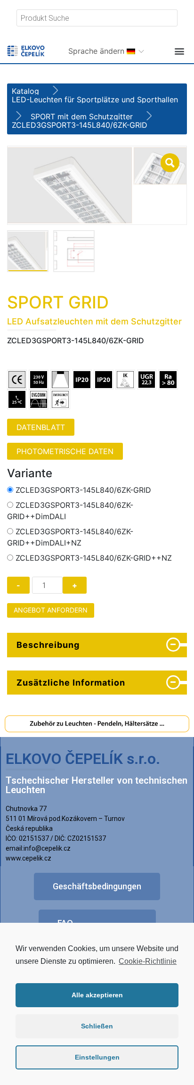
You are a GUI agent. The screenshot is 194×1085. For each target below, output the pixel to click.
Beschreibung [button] (48, 645)
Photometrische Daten (64, 451)
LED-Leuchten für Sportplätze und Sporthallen (95, 99)
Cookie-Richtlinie (148, 961)
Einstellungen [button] (97, 1057)
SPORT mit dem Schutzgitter (82, 116)
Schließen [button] (97, 1026)
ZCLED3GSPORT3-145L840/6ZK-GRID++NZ (94, 558)
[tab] (97, 645)
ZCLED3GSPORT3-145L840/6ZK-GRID (83, 490)
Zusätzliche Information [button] (70, 682)
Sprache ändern (97, 51)
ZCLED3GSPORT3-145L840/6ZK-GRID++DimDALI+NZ (70, 537)
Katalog (25, 91)
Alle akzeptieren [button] (97, 995)
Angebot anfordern (51, 610)
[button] (179, 50)
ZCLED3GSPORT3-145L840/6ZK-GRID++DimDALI (70, 510)
